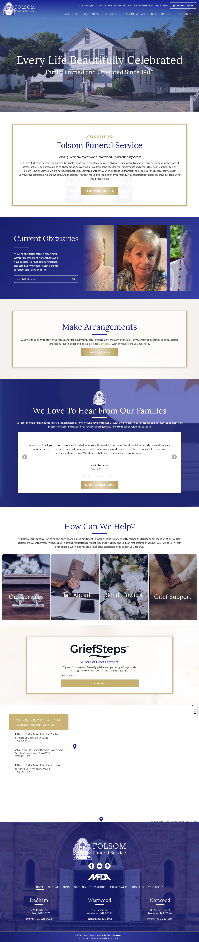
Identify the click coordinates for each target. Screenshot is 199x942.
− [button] (195, 713)
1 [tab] (84, 476)
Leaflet (151, 821)
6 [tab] (106, 476)
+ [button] (195, 709)
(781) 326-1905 (103, 918)
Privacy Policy (85, 938)
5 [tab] (101, 476)
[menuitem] (73, 14)
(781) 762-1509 (164, 918)
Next (174, 457)
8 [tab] (114, 476)
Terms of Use (99, 938)
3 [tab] (92, 476)
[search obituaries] (74, 279)
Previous (25, 457)
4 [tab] (97, 476)
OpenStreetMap (169, 821)
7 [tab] (110, 476)
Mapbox (195, 821)
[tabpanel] (99, 453)
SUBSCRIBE (99, 683)
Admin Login (112, 938)
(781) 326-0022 (43, 918)
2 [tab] (88, 476)
